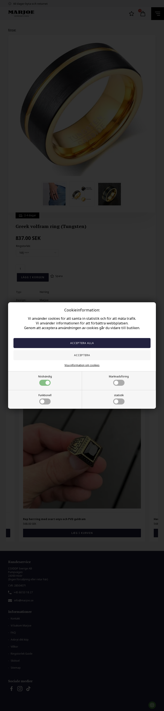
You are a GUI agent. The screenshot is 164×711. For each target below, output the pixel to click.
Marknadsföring (119, 376)
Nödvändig (45, 376)
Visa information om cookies (82, 365)
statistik (119, 395)
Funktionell (44, 395)
